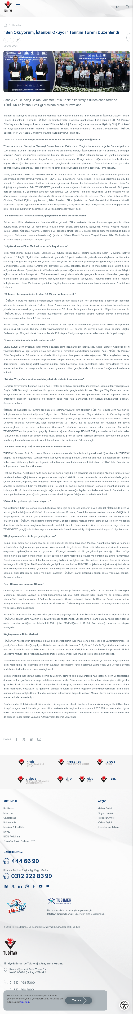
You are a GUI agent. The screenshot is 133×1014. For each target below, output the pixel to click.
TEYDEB (110, 761)
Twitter (13, 886)
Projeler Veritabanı (108, 827)
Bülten (47, 886)
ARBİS (30, 761)
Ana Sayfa (7, 25)
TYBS (112, 778)
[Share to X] (24, 739)
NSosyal (6, 886)
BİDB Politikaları (12, 836)
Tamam (76, 1000)
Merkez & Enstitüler (14, 827)
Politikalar (8, 808)
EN (117, 6)
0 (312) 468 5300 (22, 982)
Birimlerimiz (9, 822)
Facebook (33, 886)
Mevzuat (8, 813)
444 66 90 (25, 861)
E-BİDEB (31, 778)
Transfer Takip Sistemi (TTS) (20, 841)
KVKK (6, 831)
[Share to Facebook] (16, 739)
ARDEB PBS (73, 761)
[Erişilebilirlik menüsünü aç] (124, 1005)
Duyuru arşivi (105, 813)
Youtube (40, 886)
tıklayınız (24, 1002)
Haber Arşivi (105, 808)
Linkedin (20, 886)
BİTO (69, 778)
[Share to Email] (39, 739)
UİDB (90, 778)
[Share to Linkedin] (31, 739)
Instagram (26, 886)
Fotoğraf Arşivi (106, 817)
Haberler (16, 25)
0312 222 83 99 (31, 876)
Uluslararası (9, 817)
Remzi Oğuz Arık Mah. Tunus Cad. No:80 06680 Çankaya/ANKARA (29, 971)
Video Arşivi (105, 822)
